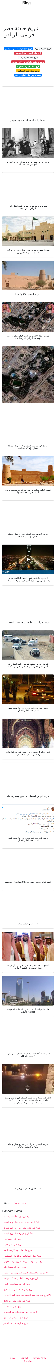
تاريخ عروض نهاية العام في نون (28, 75)
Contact (24, 1357)
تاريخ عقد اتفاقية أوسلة (28, 57)
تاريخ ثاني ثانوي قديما (13, 1244)
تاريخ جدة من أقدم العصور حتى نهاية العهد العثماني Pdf (28, 1295)
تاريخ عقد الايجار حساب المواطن (18, 48)
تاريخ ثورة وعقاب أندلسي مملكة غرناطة (21, 1278)
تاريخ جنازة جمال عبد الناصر (16, 1323)
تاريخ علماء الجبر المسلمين (28, 70)
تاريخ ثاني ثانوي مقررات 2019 (17, 1300)
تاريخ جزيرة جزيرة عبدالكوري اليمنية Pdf (21, 1222)
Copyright (28, 1360)
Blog (26, 2)
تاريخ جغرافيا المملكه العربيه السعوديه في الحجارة (25, 1272)
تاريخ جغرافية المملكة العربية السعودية (20, 1311)
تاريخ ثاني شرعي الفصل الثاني (17, 1283)
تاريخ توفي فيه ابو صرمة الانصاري (18, 1289)
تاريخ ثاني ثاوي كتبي (12, 1238)
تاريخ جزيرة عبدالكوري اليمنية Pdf (18, 1233)
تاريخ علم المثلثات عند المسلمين (28, 53)
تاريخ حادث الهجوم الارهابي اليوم (18, 1250)
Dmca (13, 1357)
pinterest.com (19, 1203)
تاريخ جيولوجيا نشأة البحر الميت (17, 1216)
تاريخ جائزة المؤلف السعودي (16, 1317)
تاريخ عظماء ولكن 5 (43, 48)
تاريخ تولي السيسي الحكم (15, 1266)
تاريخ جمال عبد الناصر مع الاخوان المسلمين (22, 1255)
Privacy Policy (39, 1357)
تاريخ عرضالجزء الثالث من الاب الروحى (28, 61)
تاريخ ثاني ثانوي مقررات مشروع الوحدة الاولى (24, 1261)
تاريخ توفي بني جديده (13, 1306)
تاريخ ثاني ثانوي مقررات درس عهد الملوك (22, 1227)
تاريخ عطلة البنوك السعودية (28, 66)
